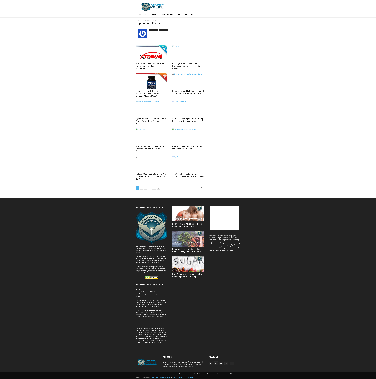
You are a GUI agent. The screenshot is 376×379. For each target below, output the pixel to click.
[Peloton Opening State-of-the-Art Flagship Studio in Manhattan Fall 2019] (151, 163)
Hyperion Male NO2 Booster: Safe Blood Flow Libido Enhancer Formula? (151, 121)
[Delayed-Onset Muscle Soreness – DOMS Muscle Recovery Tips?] (188, 213)
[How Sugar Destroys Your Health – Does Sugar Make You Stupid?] (188, 264)
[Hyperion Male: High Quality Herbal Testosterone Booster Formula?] (188, 81)
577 (154, 188)
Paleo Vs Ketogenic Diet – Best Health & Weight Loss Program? (186, 250)
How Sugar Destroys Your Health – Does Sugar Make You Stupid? (187, 275)
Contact (190, 377)
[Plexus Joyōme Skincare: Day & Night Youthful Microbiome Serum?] (151, 136)
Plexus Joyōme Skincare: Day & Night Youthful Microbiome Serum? (150, 148)
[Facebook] (210, 363)
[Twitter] (226, 363)
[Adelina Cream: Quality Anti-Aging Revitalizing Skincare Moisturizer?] (188, 108)
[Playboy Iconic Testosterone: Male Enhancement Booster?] (188, 136)
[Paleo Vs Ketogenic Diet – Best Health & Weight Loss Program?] (188, 239)
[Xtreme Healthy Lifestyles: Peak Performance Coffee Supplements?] (151, 53)
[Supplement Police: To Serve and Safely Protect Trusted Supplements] (151, 244)
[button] (238, 15)
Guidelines (184, 377)
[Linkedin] (221, 363)
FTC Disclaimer (155, 377)
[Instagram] (216, 363)
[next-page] (158, 188)
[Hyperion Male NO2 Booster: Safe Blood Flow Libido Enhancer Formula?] (151, 108)
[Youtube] (232, 363)
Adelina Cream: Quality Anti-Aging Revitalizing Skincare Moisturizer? (187, 120)
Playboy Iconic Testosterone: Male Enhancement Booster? (188, 147)
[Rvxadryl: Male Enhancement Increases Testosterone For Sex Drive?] (188, 53)
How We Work (176, 377)
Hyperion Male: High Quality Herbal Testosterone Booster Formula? (188, 92)
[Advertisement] (204, 7)
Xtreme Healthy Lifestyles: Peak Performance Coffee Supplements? (150, 66)
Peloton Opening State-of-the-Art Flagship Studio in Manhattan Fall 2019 (151, 176)
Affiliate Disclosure (199, 374)
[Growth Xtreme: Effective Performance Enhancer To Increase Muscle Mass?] (151, 81)
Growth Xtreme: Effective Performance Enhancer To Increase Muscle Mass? (147, 93)
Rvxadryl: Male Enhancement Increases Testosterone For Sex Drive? (186, 66)
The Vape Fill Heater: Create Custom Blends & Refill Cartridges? (188, 175)
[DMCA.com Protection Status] (151, 278)
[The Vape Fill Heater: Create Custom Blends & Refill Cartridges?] (188, 163)
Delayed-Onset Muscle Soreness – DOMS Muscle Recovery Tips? (188, 225)
